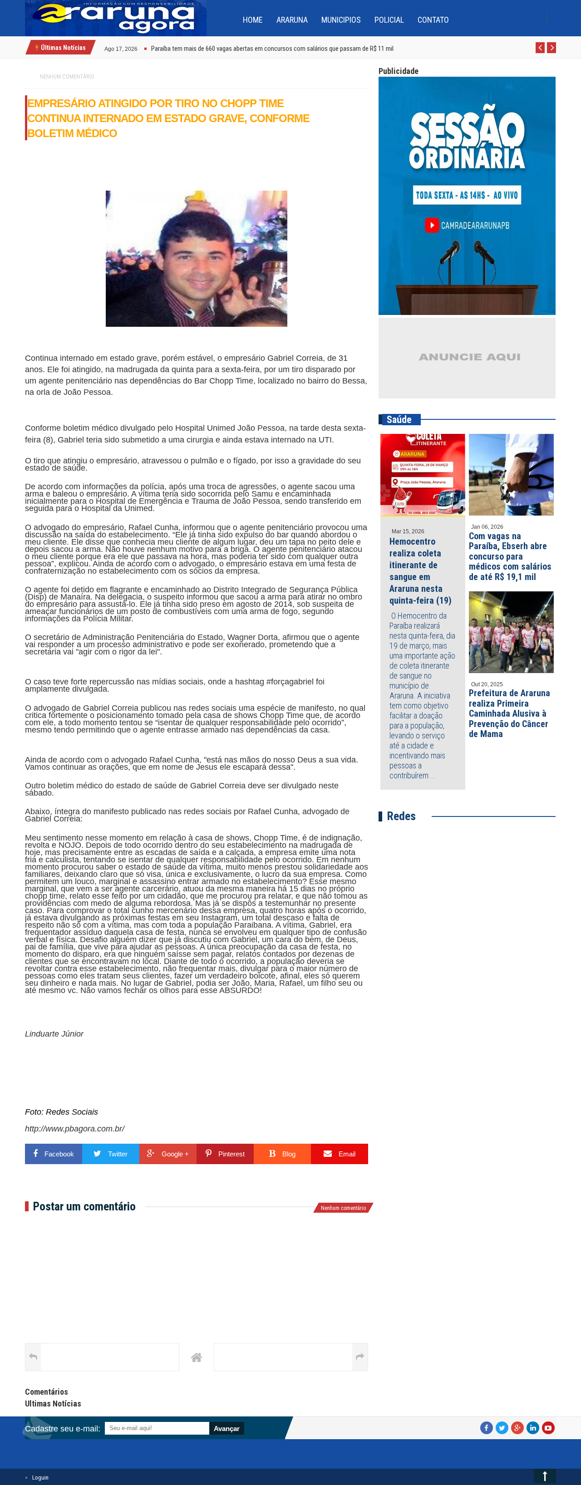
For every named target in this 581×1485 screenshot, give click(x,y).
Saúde (399, 419)
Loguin (40, 1477)
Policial (389, 20)
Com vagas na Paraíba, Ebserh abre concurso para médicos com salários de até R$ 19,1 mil (510, 556)
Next (552, 52)
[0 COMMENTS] (139, 48)
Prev (540, 52)
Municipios (341, 20)
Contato (433, 20)
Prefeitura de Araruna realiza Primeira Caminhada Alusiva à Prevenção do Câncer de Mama (509, 713)
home (253, 20)
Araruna (292, 20)
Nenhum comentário (67, 77)
